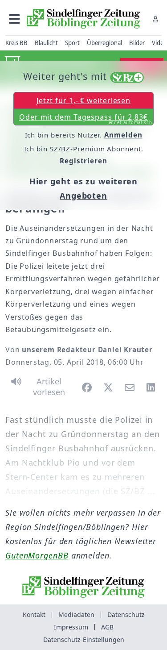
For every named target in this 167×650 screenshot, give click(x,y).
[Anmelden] (155, 19)
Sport (72, 43)
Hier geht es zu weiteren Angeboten (83, 188)
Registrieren (83, 160)
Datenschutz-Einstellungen (83, 639)
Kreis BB (16, 43)
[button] (14, 19)
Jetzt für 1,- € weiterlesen (83, 100)
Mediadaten (76, 614)
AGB (107, 627)
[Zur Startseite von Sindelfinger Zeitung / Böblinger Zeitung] (83, 19)
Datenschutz (126, 614)
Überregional (104, 43)
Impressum (71, 627)
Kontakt (34, 614)
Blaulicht (46, 43)
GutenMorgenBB (37, 555)
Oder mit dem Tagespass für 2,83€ (85, 118)
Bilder (137, 43)
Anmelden (123, 134)
